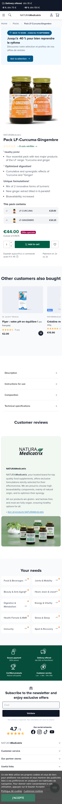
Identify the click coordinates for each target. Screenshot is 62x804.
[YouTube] (52, 732)
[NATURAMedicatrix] (31, 451)
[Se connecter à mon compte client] (51, 15)
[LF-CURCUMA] (14, 211)
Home (4, 23)
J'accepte (18, 797)
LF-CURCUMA (26, 210)
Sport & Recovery (44, 629)
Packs (16, 23)
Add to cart (33, 244)
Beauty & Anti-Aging (14, 591)
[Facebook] (33, 732)
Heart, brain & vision (45, 591)
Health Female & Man (15, 617)
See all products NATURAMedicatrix (26, 512)
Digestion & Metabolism (10, 604)
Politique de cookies (11, 791)
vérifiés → (31, 146)
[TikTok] (45, 732)
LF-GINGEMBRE (26, 220)
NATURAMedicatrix (12, 134)
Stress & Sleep (42, 617)
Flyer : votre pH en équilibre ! (22, 323)
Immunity (9, 629)
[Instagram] (39, 732)
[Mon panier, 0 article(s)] (57, 15)
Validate (31, 713)
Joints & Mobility (43, 580)
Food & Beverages (13, 580)
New (50, 310)
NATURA (30, 15)
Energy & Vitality (43, 603)
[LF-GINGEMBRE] (14, 220)
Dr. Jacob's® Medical (10, 316)
